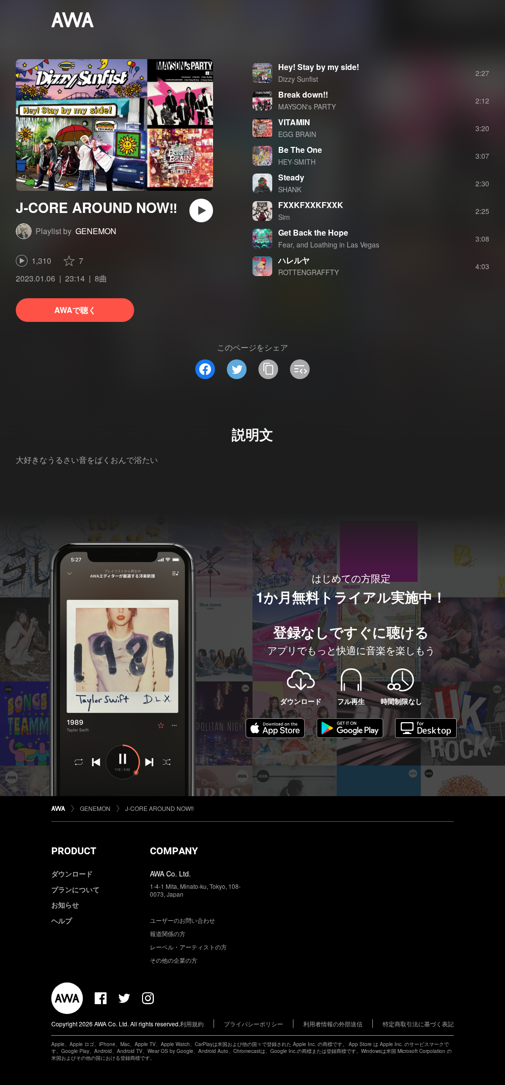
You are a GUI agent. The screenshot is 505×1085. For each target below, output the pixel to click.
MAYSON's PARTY (307, 106)
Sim (284, 217)
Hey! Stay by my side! (318, 66)
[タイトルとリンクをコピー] (268, 369)
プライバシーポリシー (253, 1023)
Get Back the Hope (313, 232)
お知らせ (65, 905)
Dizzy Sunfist (298, 79)
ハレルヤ (294, 260)
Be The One (300, 149)
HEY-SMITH (297, 162)
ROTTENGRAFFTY (308, 272)
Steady (291, 177)
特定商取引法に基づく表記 (418, 1023)
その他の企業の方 (173, 960)
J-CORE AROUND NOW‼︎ (159, 808)
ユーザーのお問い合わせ (182, 920)
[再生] (201, 210)
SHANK (289, 189)
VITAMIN (294, 122)
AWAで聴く (75, 309)
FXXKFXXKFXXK (310, 204)
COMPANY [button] (174, 851)
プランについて (75, 889)
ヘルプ (61, 920)
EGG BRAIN (297, 134)
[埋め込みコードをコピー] (300, 369)
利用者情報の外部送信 (332, 1023)
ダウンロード (72, 873)
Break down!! (303, 94)
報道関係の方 (167, 933)
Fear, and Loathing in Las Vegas (328, 244)
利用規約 (192, 1023)
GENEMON (95, 231)
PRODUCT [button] (73, 851)
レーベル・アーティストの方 (188, 947)
